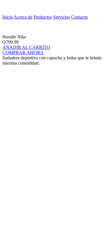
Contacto (79, 17)
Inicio (7, 17)
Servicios (61, 17)
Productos (43, 17)
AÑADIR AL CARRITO (26, 47)
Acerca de (23, 17)
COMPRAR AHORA (23, 52)
